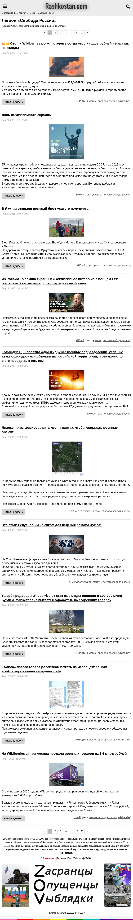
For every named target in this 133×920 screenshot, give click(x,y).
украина (96, 194)
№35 (123, 842)
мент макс (124, 739)
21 (82, 33)
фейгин (97, 581)
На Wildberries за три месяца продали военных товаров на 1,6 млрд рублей (64, 753)
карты (88, 510)
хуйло (87, 581)
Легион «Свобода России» (42, 13)
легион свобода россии (103, 100)
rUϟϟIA (77, 100)
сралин (97, 265)
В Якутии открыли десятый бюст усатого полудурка (45, 208)
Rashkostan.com (66, 6)
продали (60, 791)
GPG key (88, 858)
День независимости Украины (27, 115)
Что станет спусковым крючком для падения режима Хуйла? (52, 525)
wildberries (124, 100)
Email (70, 858)
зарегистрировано (54, 839)
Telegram (78, 858)
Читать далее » (13, 102)
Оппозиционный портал (14, 13)
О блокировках (48, 858)
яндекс (126, 510)
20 (77, 33)
